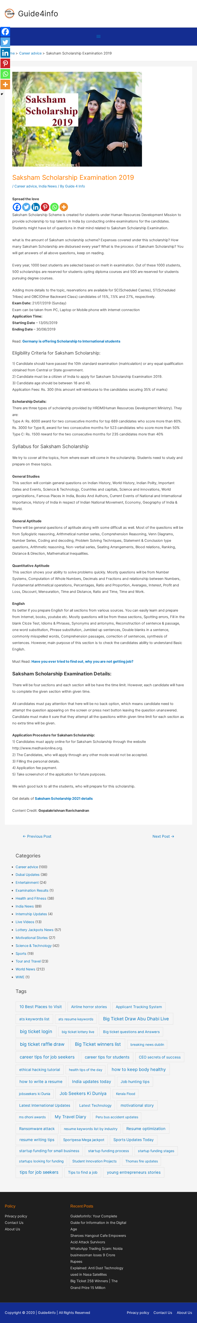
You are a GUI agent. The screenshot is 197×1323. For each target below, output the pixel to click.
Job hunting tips (135, 1081)
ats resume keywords (75, 1019)
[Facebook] (17, 207)
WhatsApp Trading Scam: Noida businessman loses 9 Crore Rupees (96, 1255)
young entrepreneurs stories (134, 1172)
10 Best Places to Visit (40, 1006)
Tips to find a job (83, 1172)
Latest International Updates (44, 1105)
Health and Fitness (31, 898)
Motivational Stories (32, 938)
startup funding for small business (49, 1151)
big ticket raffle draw (42, 1044)
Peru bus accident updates (117, 1117)
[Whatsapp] (54, 207)
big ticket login (36, 1031)
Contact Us (14, 1223)
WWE (20, 977)
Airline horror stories (89, 1006)
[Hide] (2, 94)
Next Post (163, 836)
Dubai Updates (28, 874)
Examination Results (32, 890)
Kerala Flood (125, 1094)
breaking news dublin (147, 1044)
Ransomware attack (37, 1128)
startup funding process (108, 1151)
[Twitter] (26, 207)
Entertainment (27, 882)
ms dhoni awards (32, 1117)
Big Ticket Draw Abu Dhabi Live (136, 1019)
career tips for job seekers (47, 1056)
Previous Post (37, 836)
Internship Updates (31, 914)
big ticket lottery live (78, 1032)
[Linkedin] (35, 207)
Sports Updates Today (133, 1139)
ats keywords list (34, 1019)
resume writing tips (36, 1139)
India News (48, 186)
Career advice (25, 186)
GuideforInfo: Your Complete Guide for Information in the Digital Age (98, 1222)
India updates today (91, 1081)
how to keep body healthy (139, 1069)
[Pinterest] (45, 207)
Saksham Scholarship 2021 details (64, 798)
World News (25, 969)
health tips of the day (85, 1070)
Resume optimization (146, 1128)
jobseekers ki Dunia (34, 1094)
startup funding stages (156, 1151)
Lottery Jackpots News (35, 930)
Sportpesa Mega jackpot (83, 1140)
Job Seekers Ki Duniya (83, 1093)
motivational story (137, 1105)
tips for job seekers (39, 1172)
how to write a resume (40, 1081)
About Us (12, 1229)
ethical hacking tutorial (39, 1069)
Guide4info (38, 13)
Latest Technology (95, 1105)
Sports (21, 953)
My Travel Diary (70, 1116)
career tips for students (107, 1057)
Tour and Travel (28, 961)
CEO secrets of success (160, 1057)
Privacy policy (16, 1216)
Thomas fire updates (141, 1161)
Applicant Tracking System (139, 1006)
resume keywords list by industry (90, 1129)
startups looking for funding (41, 1161)
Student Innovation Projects (94, 1161)
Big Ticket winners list (98, 1044)
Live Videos (25, 922)
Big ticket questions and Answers (131, 1032)
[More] (64, 207)
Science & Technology (34, 946)
